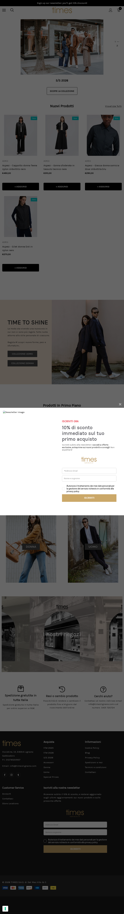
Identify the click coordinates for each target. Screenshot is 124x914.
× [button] (120, 403)
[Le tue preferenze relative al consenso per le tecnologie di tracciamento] (5, 909)
